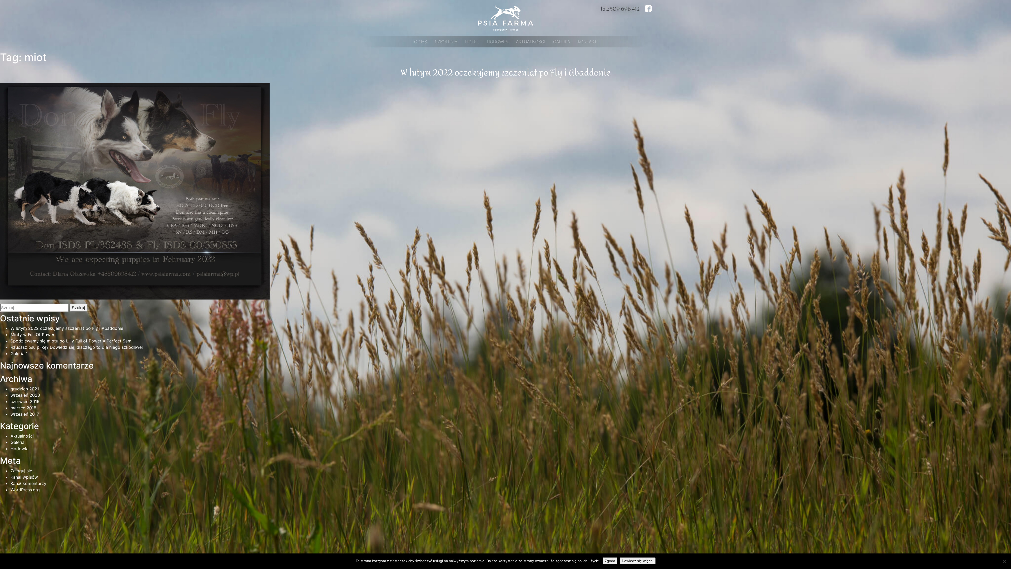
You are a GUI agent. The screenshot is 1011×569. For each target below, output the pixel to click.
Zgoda (610, 561)
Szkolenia (446, 41)
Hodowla (497, 41)
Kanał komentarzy (28, 483)
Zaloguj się (21, 470)
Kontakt (587, 41)
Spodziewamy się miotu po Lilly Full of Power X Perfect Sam (71, 341)
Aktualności (530, 41)
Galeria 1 (19, 353)
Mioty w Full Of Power (32, 334)
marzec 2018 (23, 407)
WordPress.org (25, 489)
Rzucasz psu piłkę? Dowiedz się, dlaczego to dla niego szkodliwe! (77, 347)
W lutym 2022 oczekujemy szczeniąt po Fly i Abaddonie (506, 73)
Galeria (561, 41)
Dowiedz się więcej (637, 561)
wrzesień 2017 (25, 414)
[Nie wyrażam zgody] (1004, 561)
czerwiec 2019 (25, 401)
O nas (420, 41)
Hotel (472, 41)
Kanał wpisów (24, 477)
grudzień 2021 (25, 388)
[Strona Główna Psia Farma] (505, 17)
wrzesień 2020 (25, 395)
